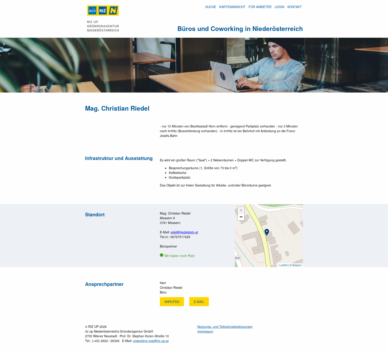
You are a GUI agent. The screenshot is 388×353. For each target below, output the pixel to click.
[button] (267, 232)
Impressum (205, 331)
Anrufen (171, 301)
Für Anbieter (260, 6)
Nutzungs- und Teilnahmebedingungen (225, 326)
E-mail (199, 301)
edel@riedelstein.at (184, 232)
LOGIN (279, 6)
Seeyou (297, 265)
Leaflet (283, 265)
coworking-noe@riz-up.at (151, 340)
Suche (210, 6)
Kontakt (294, 6)
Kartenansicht (232, 6)
